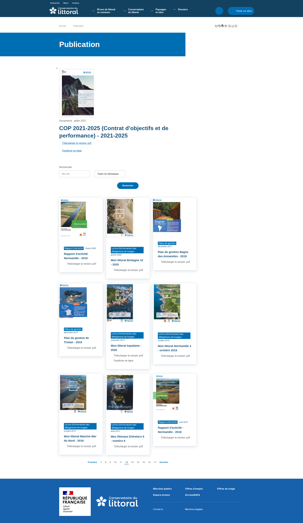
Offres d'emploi (194, 488)
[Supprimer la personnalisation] (225, 26)
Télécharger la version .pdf (77, 143)
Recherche (55, 3)
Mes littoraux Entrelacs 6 (127, 436)
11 (121, 462)
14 (138, 462)
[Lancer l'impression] (229, 26)
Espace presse (161, 495)
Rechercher (219, 11)
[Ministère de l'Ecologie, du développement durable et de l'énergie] (75, 501)
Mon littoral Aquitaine (125, 345)
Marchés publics (162, 488)
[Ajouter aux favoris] (235, 26)
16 (149, 462)
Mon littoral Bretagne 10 (127, 260)
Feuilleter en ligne (72, 150)
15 (144, 462)
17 (155, 462)
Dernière (164, 462)
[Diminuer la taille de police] (216, 26)
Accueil (62, 26)
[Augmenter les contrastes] (222, 26)
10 (115, 462)
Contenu (75, 3)
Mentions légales (194, 509)
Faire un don (244, 11)
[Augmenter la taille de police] (219, 26)
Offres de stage (226, 488)
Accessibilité (192, 495)
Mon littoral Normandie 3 (174, 346)
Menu (65, 3)
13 (132, 462)
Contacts (158, 509)
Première (92, 462)
